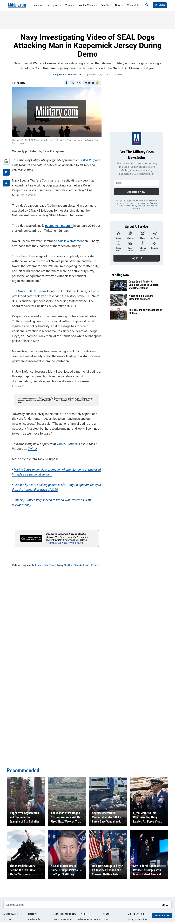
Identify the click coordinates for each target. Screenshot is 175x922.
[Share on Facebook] (66, 82)
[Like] (6, 183)
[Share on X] (72, 82)
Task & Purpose (89, 160)
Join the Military (86, 5)
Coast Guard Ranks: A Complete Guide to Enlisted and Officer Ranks (144, 285)
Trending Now (119, 275)
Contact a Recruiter (62, 919)
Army (105, 919)
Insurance (38, 5)
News (118, 5)
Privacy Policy (130, 206)
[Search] (147, 5)
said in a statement (71, 241)
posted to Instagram (59, 225)
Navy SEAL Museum (32, 291)
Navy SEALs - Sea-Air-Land (67, 74)
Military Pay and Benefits (90, 919)
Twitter (32, 448)
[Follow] (6, 172)
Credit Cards (34, 919)
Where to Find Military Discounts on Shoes (141, 297)
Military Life (133, 5)
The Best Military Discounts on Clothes (145, 311)
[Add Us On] (6, 161)
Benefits (105, 5)
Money (68, 5)
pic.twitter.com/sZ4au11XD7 (40, 400)
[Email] (79, 82)
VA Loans (8, 919)
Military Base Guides (137, 919)
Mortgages (53, 5)
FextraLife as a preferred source (64, 542)
